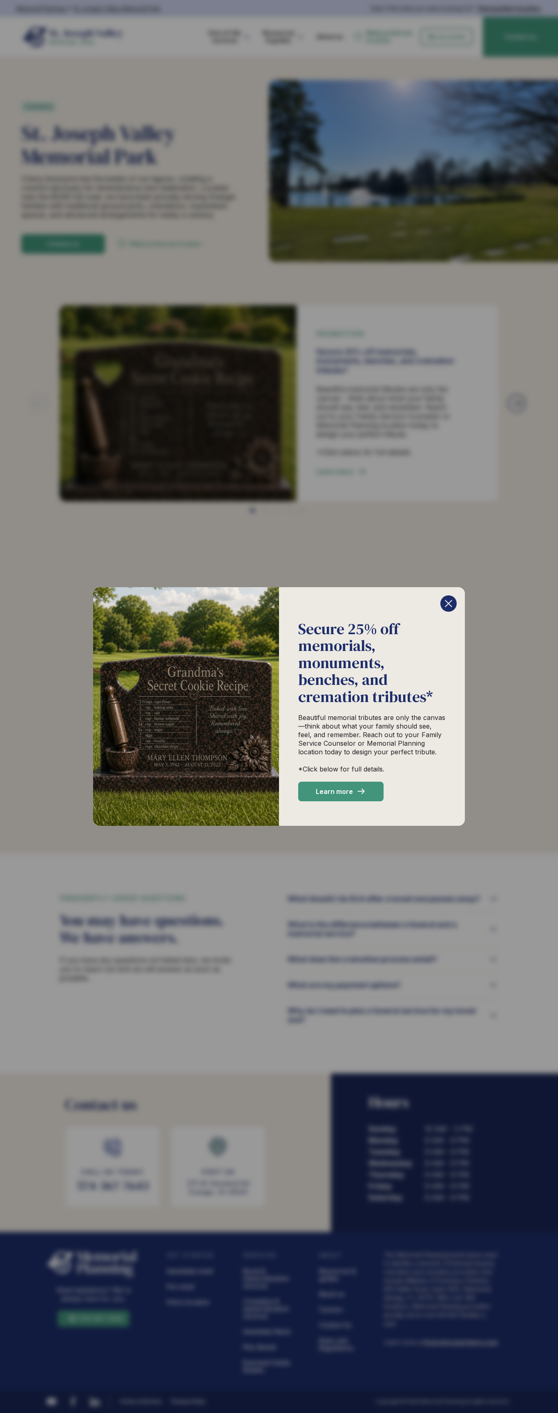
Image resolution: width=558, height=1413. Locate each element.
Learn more (334, 791)
